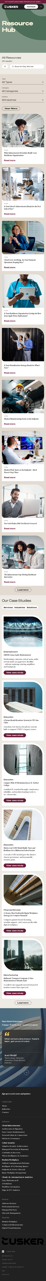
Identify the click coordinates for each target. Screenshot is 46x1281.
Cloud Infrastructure (11, 1125)
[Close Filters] (5, 66)
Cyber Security (8, 1143)
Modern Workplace (10, 1160)
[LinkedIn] (3, 1251)
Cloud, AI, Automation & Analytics (17, 1177)
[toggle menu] (41, 7)
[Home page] (23, 1241)
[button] (23, 82)
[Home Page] (11, 6)
